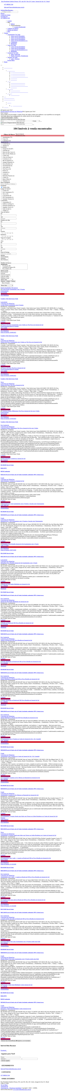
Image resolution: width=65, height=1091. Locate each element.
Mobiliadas (14, 51)
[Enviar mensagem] (41, 121)
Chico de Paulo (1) (8, 157)
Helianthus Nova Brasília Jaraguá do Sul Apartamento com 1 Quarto (19, 563)
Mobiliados (14, 43)
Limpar (8, 281)
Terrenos (9, 57)
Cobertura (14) (7, 140)
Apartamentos (11, 34)
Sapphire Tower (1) (8, 207)
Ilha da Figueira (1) (8, 160)
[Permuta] (5, 273)
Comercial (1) (6, 144)
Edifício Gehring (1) (8, 204)
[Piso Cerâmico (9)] (14, 269)
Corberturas (14, 42)
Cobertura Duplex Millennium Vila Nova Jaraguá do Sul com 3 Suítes (19, 428)
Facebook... (4, 1050)
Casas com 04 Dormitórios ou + (19, 49)
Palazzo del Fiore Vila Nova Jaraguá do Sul (12, 385)
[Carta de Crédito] (5, 276)
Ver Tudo (17, 34)
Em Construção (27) (8, 192)
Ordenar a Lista (5, 278)
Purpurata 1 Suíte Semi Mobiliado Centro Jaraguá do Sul (16, 1008)
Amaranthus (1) (7, 202)
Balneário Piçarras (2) (8, 175)
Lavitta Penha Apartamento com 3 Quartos (12, 305)
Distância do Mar (5, 220)
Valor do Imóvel (5, 212)
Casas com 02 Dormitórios (18, 46)
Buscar (3, 281)
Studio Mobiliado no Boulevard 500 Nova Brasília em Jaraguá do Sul (19, 717)
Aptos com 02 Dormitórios (18, 37)
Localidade (4, 147)
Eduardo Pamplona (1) (9, 205)
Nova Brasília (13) (8, 164)
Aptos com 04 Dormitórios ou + (19, 40)
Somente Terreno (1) (8, 199)
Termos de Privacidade (7, 117)
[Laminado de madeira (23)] (14, 267)
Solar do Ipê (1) (7, 209)
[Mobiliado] (4, 258)
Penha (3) (5, 170)
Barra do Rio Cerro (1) (9, 152)
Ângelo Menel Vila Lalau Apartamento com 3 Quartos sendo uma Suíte (20, 959)
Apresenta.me (4, 1086)
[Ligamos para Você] (6, 110)
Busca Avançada (6, 283)
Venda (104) (6, 187)
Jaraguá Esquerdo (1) (8, 162)
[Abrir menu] (1, 64)
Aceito (15, 117)
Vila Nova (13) (7, 169)
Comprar (3, 321)
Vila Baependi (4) (7, 165)
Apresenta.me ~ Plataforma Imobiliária (11, 1088)
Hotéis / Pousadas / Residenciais (19, 56)
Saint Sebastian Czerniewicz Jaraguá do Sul (12, 481)
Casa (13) (5, 139)
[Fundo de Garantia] (5, 275)
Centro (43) (6, 155)
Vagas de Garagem (6, 238)
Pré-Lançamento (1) (8, 197)
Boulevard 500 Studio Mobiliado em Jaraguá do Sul (14, 601)
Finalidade (3, 185)
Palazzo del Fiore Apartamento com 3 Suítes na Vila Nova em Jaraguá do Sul (21, 342)
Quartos (3, 231)
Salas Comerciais (15, 54)
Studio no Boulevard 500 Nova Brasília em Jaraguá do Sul (16, 640)
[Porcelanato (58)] (14, 266)
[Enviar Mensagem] (33, 124)
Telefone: (3, 1059)
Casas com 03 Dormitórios (18, 48)
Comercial (10, 53)
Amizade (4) (6, 150)
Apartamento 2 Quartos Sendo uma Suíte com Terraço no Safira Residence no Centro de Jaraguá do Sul (28, 835)
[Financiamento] (5, 272)
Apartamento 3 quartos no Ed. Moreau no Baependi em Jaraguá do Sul (20, 795)
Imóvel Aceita (4, 270)
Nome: (2, 1057)
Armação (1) (6, 172)
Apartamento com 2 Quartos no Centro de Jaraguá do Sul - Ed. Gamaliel (20, 756)
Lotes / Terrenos (15, 59)
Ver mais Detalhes (5, 323)
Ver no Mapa (4, 1085)
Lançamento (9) (7, 195)
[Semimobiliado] (4, 257)
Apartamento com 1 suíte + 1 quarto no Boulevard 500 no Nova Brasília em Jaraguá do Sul (25, 877)
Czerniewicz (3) (7, 159)
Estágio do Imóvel (5, 189)
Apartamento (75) (7, 137)
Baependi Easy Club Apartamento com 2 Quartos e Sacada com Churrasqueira (22, 521)
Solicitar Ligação (5, 1060)
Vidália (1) (5, 210)
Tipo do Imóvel (20, 134)
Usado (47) (6, 190)
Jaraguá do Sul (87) (8, 148)
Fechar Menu (11, 60)
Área (2, 241)
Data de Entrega (5, 252)
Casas (9, 45)
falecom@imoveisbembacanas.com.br (14, 7)
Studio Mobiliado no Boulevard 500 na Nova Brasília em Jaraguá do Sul (20, 679)
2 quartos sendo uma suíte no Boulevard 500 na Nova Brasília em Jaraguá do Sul (22, 919)
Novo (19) (5, 194)
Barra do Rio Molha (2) (9, 154)
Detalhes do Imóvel (6, 263)
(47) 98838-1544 (8, 4)
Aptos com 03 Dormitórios (18, 39)
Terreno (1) (6, 145)
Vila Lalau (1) (6, 167)
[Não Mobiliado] (4, 260)
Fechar (13, 281)
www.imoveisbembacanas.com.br (22, 1089)
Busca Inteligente (5, 182)
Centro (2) (5, 174)
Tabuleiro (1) (6, 181)
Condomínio (4, 200)
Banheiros (3, 234)
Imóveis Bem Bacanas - (7, 10)
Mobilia (3, 255)
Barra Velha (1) (7, 179)
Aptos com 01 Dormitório (18, 36)
